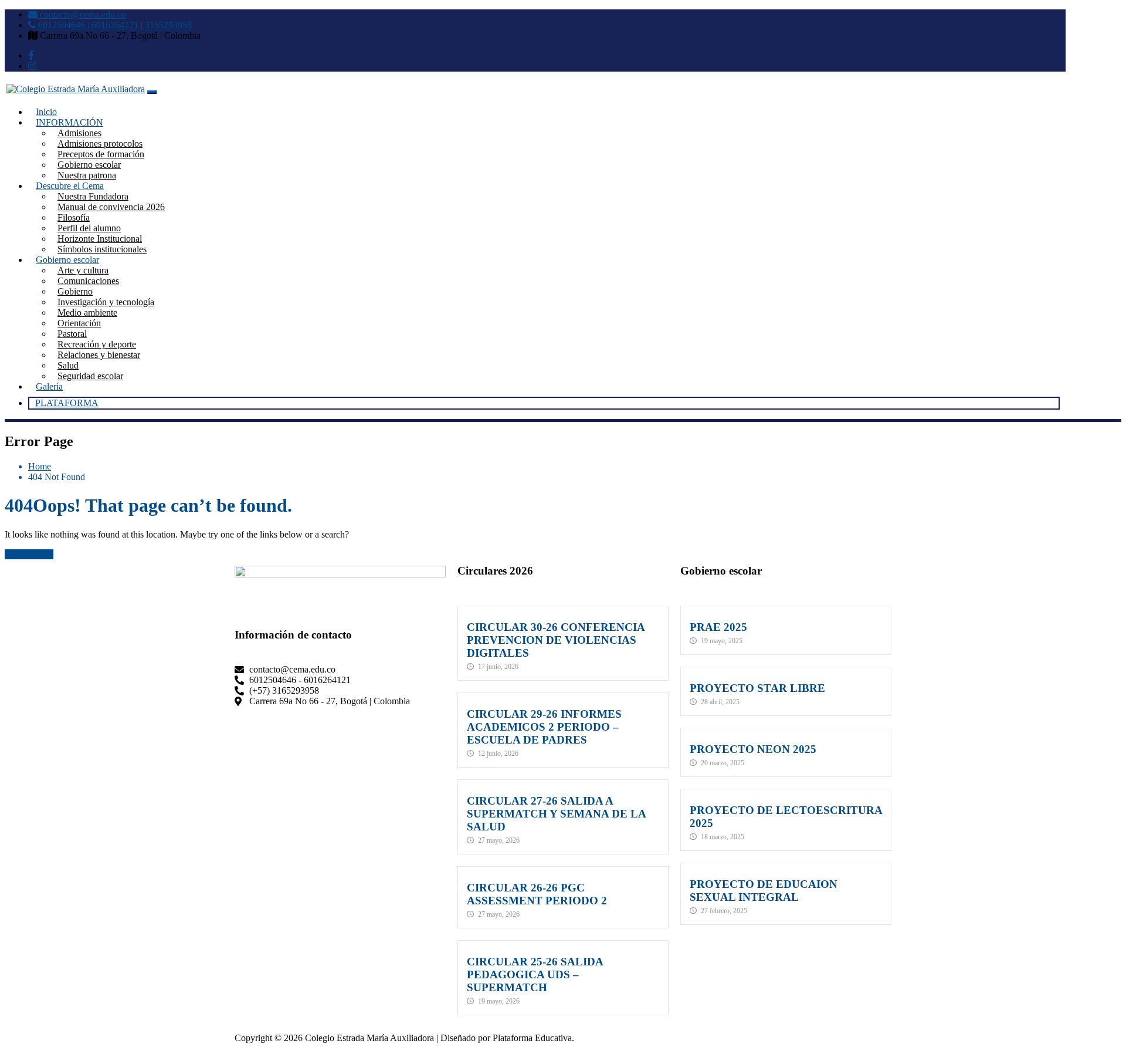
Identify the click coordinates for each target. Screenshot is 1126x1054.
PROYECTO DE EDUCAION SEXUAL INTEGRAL (763, 890)
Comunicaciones (88, 281)
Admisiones (79, 133)
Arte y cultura (82, 270)
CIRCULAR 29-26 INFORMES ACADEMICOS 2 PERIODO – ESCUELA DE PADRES (544, 727)
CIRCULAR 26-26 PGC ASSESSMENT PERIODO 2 (537, 894)
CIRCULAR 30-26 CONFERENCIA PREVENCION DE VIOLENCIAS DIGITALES (556, 640)
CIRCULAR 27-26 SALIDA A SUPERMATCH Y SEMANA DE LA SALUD (556, 814)
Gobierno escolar (89, 165)
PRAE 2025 (718, 627)
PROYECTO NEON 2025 (753, 749)
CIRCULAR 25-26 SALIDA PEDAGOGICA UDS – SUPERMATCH (535, 974)
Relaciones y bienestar (98, 355)
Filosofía (73, 217)
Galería (49, 386)
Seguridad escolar (90, 376)
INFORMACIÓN (69, 122)
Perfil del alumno (89, 228)
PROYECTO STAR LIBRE (757, 688)
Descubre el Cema (70, 186)
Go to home (31, 554)
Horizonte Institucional (99, 239)
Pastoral (72, 334)
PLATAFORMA (67, 403)
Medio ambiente (87, 312)
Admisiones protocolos (100, 143)
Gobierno (75, 291)
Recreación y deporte (96, 344)
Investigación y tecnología (105, 302)
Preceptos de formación (100, 154)
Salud (68, 365)
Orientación (79, 323)
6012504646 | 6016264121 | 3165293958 (114, 25)
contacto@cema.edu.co (82, 14)
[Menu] (152, 92)
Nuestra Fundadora (92, 196)
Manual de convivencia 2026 (111, 207)
